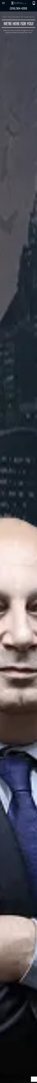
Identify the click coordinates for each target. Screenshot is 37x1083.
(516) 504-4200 (18, 8)
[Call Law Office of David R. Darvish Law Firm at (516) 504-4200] (34, 3)
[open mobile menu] (3, 3)
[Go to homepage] (19, 3)
